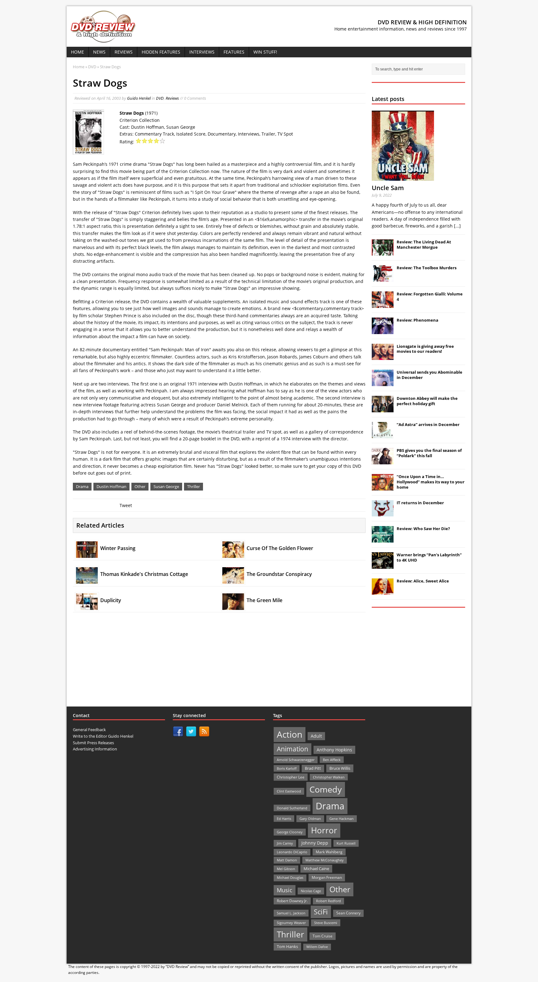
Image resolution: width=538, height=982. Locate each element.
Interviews (202, 52)
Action (289, 734)
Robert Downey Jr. (292, 900)
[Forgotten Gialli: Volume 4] (383, 304)
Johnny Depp (314, 843)
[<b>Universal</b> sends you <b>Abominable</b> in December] (383, 383)
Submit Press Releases (93, 742)
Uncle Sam (388, 188)
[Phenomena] (383, 330)
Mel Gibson (286, 868)
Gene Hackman (341, 818)
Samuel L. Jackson (291, 913)
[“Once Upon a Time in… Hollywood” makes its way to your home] (383, 487)
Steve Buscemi (325, 922)
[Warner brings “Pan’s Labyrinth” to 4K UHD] (383, 565)
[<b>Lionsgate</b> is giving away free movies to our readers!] (383, 356)
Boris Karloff (286, 768)
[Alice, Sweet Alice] (383, 591)
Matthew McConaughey (324, 860)
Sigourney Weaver (291, 923)
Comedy (325, 789)
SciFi (321, 912)
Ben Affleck (332, 759)
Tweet (126, 505)
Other (139, 486)
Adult (316, 736)
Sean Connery (348, 913)
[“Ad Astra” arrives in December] (383, 435)
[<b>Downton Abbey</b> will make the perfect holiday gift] (383, 409)
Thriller (193, 486)
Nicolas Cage (311, 891)
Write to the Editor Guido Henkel (103, 736)
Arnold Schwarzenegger (295, 759)
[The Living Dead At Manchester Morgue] (383, 252)
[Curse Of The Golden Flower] (233, 554)
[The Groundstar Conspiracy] (233, 580)
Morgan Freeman (327, 877)
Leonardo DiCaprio (292, 852)
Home (77, 52)
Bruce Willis (339, 768)
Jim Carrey (285, 843)
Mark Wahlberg (329, 852)
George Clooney (290, 832)
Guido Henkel (139, 98)
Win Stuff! (265, 52)
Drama (82, 486)
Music (284, 890)
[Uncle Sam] (403, 177)
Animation (292, 749)
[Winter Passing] (87, 554)
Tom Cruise (323, 936)
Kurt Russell (346, 843)
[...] (457, 226)
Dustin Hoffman (111, 486)
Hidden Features (161, 52)
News (99, 52)
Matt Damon (287, 860)
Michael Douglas (290, 877)
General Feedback (89, 729)
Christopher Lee (290, 776)
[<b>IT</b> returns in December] (383, 513)
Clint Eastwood (289, 791)
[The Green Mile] (233, 606)
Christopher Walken (329, 777)
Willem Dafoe (317, 947)
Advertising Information (95, 749)
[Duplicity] (87, 606)
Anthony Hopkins (334, 750)
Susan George (166, 486)
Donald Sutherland (292, 808)
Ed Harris (284, 818)
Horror (324, 830)
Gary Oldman (310, 818)
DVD (160, 98)
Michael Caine (316, 868)
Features (234, 52)
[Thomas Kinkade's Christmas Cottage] (87, 580)
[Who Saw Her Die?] (383, 539)
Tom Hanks (287, 946)
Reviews (124, 52)
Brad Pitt (313, 768)
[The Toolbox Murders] (383, 278)
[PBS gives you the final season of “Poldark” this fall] (383, 461)
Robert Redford (328, 901)
